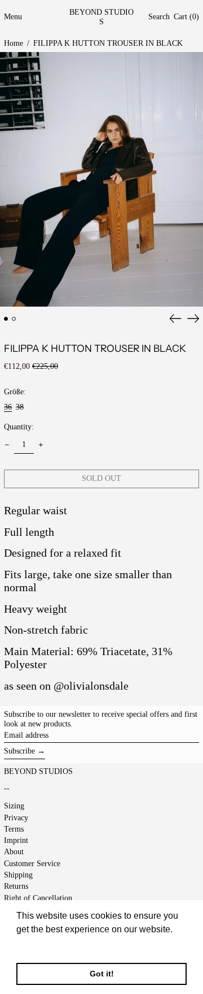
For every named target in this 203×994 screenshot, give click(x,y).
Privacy (16, 818)
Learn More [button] (41, 944)
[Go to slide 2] (14, 319)
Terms (14, 829)
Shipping (18, 875)
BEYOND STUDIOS (101, 17)
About (14, 851)
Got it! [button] (102, 973)
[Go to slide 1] (6, 319)
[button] (159, 17)
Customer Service (32, 863)
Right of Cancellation (38, 898)
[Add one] (41, 445)
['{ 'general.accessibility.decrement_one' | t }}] (7, 445)
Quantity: (19, 427)
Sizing (14, 806)
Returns (16, 886)
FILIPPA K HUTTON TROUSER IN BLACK (108, 43)
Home (13, 43)
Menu (13, 16)
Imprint (16, 840)
